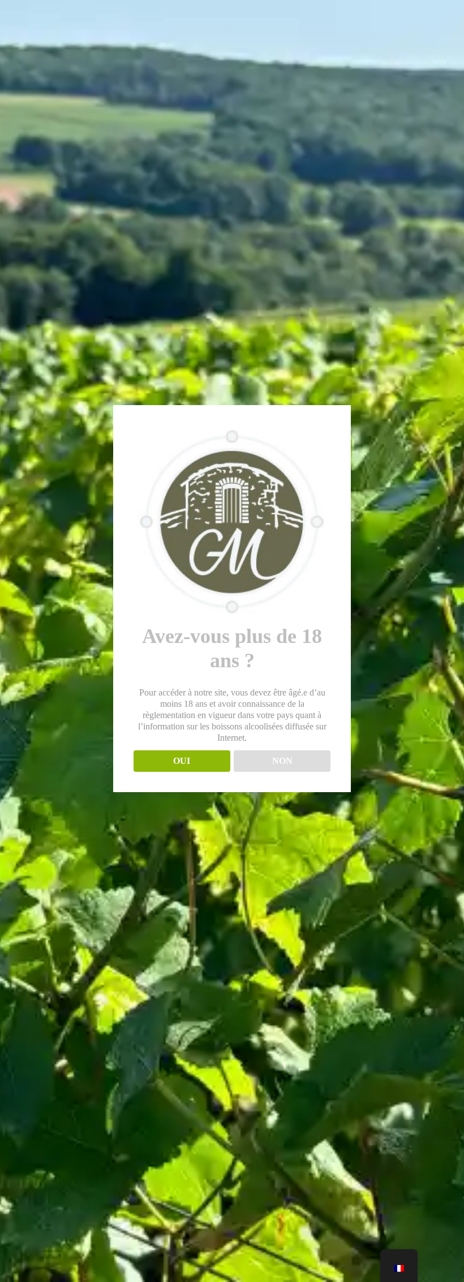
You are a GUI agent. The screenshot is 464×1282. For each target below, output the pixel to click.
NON (282, 761)
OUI (181, 761)
